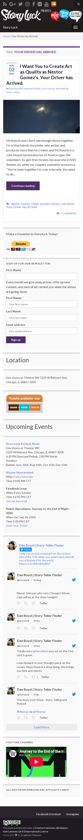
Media (37, 88)
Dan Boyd (14, 88)
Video (16, 92)
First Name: (14, 298)
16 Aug (37, 580)
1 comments (69, 213)
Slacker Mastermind (19, 472)
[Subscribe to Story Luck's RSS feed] (5, 3)
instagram (72, 814)
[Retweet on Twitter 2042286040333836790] (27, 718)
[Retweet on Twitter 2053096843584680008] (27, 628)
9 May (36, 620)
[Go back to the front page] (41, 15)
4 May (36, 645)
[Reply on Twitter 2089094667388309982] (19, 603)
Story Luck (10, 27)
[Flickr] (40, 3)
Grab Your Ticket (17, 525)
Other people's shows (45, 203)
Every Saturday (23, 476)
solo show (67, 203)
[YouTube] (47, 3)
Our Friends (48, 88)
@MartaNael (40, 651)
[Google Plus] (12, 3)
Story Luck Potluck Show (22, 443)
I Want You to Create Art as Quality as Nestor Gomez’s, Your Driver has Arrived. (39, 74)
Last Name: (13, 311)
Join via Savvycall (16, 501)
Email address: (16, 324)
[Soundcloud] (53, 3)
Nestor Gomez (20, 203)
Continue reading (23, 185)
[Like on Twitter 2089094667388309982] (34, 603)
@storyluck (23, 580)
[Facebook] (33, 3)
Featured (28, 88)
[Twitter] (20, 3)
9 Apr (36, 694)
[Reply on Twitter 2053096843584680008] (19, 628)
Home (6, 36)
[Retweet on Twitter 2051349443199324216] (27, 677)
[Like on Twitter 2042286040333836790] (34, 718)
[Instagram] (27, 3)
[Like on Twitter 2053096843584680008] (34, 628)
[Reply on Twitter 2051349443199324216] (19, 677)
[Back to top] (74, 831)
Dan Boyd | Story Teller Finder (39, 575)
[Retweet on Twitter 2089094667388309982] (27, 603)
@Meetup (39, 711)
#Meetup (22, 711)
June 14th (22, 465)
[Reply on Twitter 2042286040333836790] (19, 718)
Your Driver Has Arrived (21, 207)
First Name (13, 270)
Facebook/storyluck (48, 814)
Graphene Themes (31, 835)
